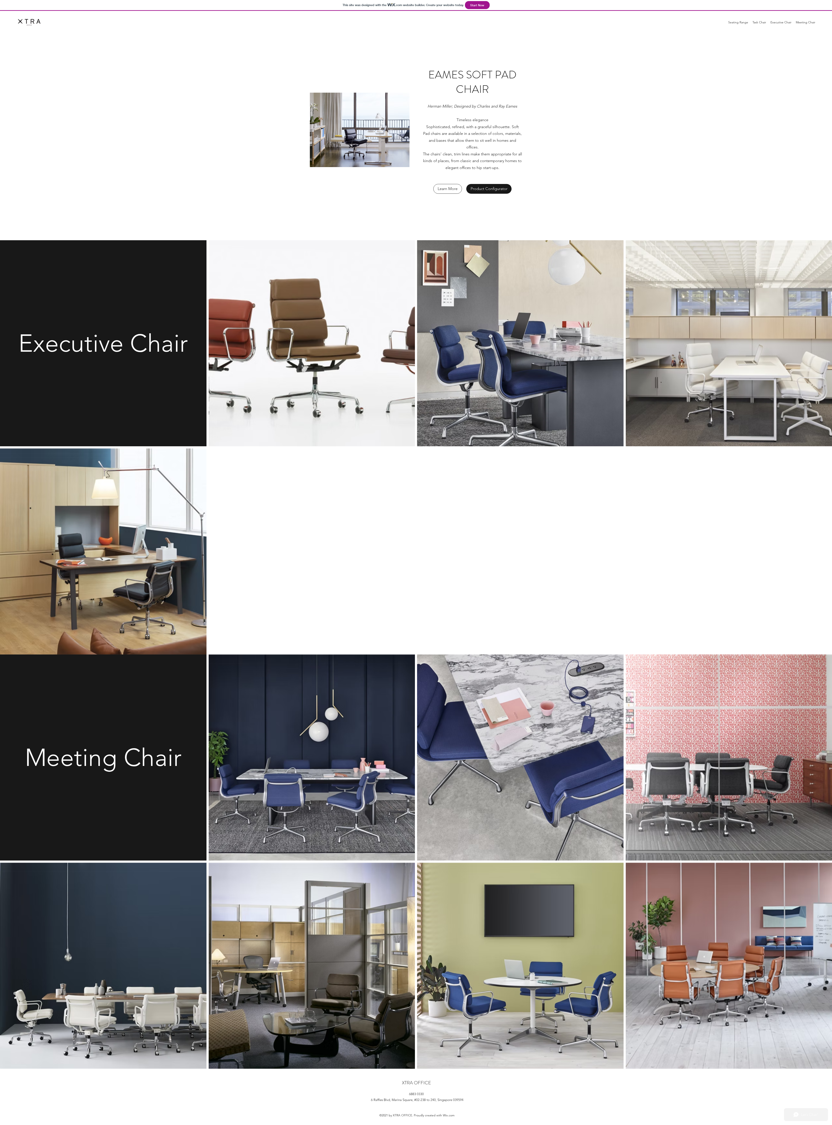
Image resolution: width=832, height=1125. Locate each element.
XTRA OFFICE (416, 1082)
